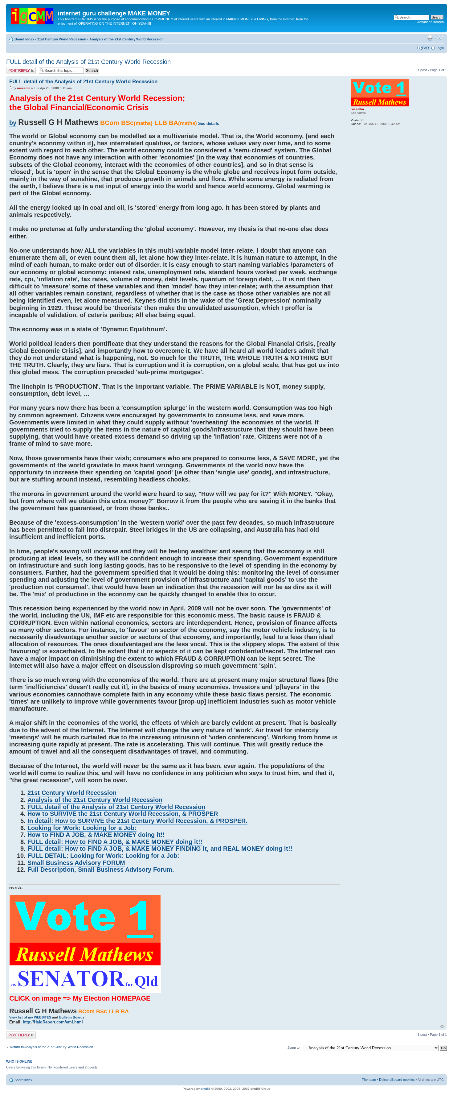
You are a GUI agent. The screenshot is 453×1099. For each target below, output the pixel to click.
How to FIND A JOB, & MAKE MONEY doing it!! (96, 834)
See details (208, 123)
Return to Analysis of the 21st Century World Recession (51, 1047)
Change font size (439, 38)
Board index (24, 39)
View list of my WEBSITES (30, 1017)
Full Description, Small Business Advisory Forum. (100, 869)
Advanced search (430, 22)
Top (442, 1026)
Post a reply (15, 68)
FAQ (425, 48)
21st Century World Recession (61, 39)
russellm (23, 88)
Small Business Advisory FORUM (76, 862)
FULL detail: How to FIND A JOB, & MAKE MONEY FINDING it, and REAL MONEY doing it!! (159, 848)
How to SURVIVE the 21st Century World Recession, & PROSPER (122, 813)
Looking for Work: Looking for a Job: (82, 827)
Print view (429, 38)
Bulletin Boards (71, 1017)
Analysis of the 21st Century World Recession (126, 39)
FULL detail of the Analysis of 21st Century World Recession (88, 61)
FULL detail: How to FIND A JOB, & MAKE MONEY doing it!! (114, 841)
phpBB (205, 1088)
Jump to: (294, 1047)
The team (369, 1079)
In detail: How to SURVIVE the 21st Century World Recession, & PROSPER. (137, 820)
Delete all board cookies (397, 1079)
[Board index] (33, 15)
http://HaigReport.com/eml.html (53, 1022)
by (12, 122)
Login (440, 48)
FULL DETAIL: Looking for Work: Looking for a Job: (103, 855)
